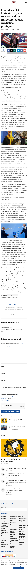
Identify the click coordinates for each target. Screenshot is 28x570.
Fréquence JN (13, 525)
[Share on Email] (24, 50)
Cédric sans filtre (4, 533)
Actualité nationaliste (4, 526)
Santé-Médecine (22, 534)
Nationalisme (23, 518)
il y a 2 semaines (13, 429)
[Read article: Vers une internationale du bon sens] (4, 427)
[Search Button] (26, 2)
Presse (21, 529)
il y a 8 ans (13, 327)
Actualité (8, 7)
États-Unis (10, 295)
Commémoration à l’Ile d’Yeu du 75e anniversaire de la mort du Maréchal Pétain (16, 482)
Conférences (4, 544)
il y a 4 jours (12, 422)
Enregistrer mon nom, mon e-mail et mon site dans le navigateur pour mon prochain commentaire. (14, 389)
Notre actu (22, 527)
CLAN (2, 542)
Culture (3, 546)
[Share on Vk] (21, 50)
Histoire (12, 534)
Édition (12, 520)
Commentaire (5, 347)
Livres (21, 516)
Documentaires (14, 516)
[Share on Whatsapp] (14, 50)
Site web (3, 380)
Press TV (14, 297)
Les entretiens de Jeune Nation (13, 545)
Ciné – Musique (3, 539)
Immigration (13, 538)
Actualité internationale (17, 7)
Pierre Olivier (6, 29)
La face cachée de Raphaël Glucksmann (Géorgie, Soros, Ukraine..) (14, 490)
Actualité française (4, 519)
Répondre (4, 331)
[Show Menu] (2, 2)
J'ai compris (18, 568)
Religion (21, 531)
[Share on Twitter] (11, 50)
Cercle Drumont (3, 536)
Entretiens (13, 522)
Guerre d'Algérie (12, 532)
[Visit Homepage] (14, 2)
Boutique (3, 530)
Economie (13, 518)
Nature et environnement (23, 521)
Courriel (3, 507)
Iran (16, 295)
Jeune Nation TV (14, 541)
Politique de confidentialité (9, 394)
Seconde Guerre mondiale (21, 541)
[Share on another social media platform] (17, 53)
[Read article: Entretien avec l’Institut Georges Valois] (4, 421)
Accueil (3, 7)
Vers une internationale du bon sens (16, 468)
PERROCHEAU (5, 327)
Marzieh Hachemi (6, 297)
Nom (3, 366)
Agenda (3, 528)
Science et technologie (22, 537)
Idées (11, 536)
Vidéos (21, 544)
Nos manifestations (23, 524)
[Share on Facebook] (8, 50)
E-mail (3, 373)
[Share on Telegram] (18, 50)
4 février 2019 (15, 29)
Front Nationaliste (13, 528)
